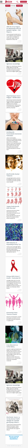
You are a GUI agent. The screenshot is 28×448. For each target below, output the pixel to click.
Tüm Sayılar (19, 5)
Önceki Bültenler (23, 1)
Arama (18, 2)
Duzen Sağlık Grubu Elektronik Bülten (14, 1)
